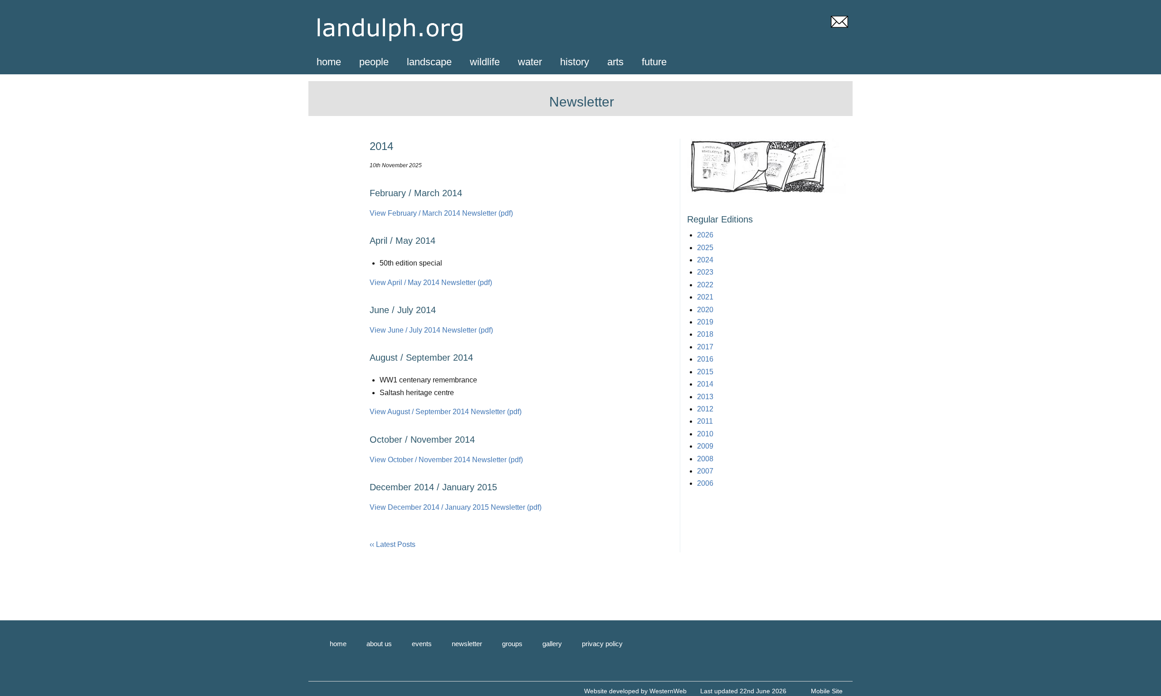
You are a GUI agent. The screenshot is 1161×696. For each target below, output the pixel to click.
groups (512, 644)
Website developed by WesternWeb (635, 691)
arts (615, 62)
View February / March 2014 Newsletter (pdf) (441, 213)
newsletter (467, 644)
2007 (705, 471)
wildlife (485, 62)
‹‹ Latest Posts (392, 544)
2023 (705, 272)
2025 (705, 247)
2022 (705, 285)
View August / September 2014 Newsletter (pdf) (446, 412)
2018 (705, 334)
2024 (705, 260)
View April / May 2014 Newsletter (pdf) (431, 282)
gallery (552, 644)
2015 (705, 372)
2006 (705, 483)
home (329, 62)
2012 (705, 409)
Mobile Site (827, 691)
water (530, 62)
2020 (705, 310)
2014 (705, 384)
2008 (705, 459)
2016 (705, 359)
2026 (705, 235)
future (654, 62)
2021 (705, 297)
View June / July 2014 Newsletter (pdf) (431, 330)
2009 (705, 446)
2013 (705, 397)
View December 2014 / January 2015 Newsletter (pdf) (455, 507)
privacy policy (602, 644)
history (574, 62)
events (422, 644)
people (374, 62)
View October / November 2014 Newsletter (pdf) (446, 460)
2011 (705, 421)
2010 (705, 434)
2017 (705, 347)
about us (379, 644)
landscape (429, 62)
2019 (705, 322)
